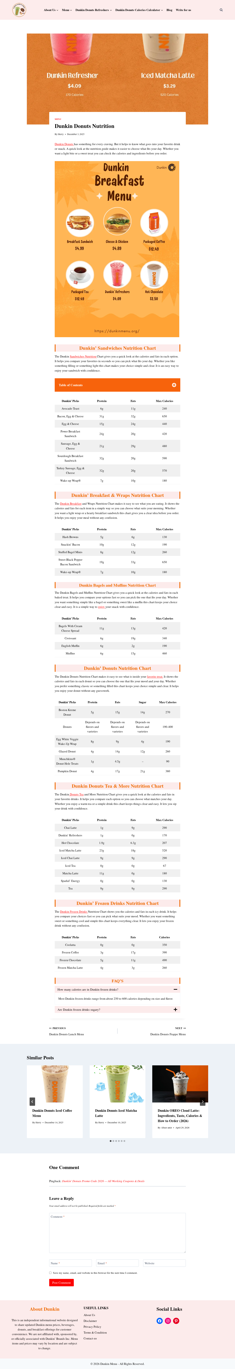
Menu (58, 119)
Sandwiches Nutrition (83, 356)
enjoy (101, 607)
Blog (169, 10)
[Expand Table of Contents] (174, 385)
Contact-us (90, 1338)
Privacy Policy (92, 1327)
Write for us (183, 10)
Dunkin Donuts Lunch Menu (66, 1031)
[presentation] (55, 1083)
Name (55, 1263)
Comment (58, 1217)
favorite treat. (155, 676)
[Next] (202, 1102)
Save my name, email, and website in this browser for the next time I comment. (95, 1272)
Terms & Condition (95, 1332)
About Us (89, 1315)
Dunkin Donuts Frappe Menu (168, 1031)
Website (149, 1263)
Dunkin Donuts (64, 144)
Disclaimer (90, 1321)
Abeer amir (166, 1127)
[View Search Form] (221, 10)
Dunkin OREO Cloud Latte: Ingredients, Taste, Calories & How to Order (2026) (180, 1115)
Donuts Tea (76, 794)
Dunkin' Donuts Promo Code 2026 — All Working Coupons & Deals (103, 1181)
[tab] (110, 1141)
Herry (61, 134)
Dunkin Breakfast (71, 504)
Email (102, 1263)
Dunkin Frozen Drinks (74, 912)
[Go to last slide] (32, 1102)
